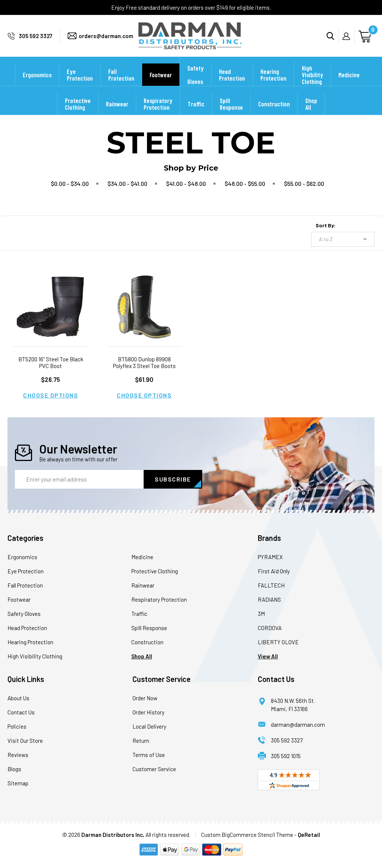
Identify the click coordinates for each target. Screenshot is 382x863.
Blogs (14, 769)
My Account (348, 36)
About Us (18, 698)
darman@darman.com (298, 724)
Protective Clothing (78, 104)
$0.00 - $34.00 (70, 183)
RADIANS (269, 599)
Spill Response (231, 104)
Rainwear (117, 104)
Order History (148, 712)
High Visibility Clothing (312, 74)
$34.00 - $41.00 (127, 183)
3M (261, 613)
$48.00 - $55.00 (245, 183)
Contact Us (21, 712)
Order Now (144, 698)
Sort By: (325, 225)
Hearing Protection (273, 75)
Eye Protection (80, 75)
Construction (274, 104)
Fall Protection (121, 75)
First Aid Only (274, 571)
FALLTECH (271, 585)
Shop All (311, 104)
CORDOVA (270, 627)
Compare (48, 316)
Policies (16, 726)
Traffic (196, 104)
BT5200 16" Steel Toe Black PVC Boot (50, 362)
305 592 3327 (35, 35)
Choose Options (50, 395)
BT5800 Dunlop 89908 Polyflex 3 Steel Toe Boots (144, 362)
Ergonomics (37, 74)
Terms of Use (148, 754)
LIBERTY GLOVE (278, 642)
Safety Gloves (195, 74)
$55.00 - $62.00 (304, 183)
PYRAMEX (270, 557)
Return (140, 740)
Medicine (349, 74)
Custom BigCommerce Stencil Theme (247, 834)
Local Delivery (149, 726)
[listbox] (343, 239)
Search (332, 35)
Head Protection (232, 75)
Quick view (50, 297)
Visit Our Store (25, 740)
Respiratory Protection (158, 104)
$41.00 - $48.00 (186, 183)
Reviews (17, 754)
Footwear (161, 74)
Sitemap (17, 783)
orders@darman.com (106, 35)
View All (268, 656)
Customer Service (154, 769)
